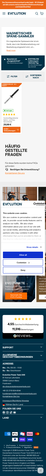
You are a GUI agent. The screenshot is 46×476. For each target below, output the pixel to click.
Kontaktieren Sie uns (15, 173)
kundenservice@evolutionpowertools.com (20, 393)
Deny (23, 270)
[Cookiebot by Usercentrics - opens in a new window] (34, 204)
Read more (11, 50)
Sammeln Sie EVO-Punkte (16, 296)
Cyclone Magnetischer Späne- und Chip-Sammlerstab (10, 120)
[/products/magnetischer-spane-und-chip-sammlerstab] (12, 96)
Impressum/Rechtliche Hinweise (16, 400)
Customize (21, 262)
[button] (11, 114)
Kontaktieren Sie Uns (11, 396)
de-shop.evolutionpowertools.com (16, 386)
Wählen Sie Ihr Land (14, 404)
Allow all (23, 255)
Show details (32, 247)
